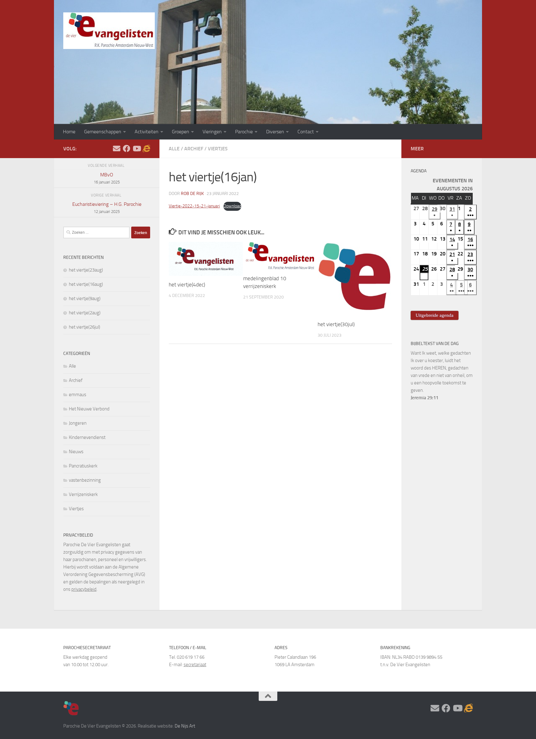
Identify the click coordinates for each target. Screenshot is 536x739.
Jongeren (78, 423)
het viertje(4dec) (187, 284)
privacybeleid (83, 589)
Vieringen (212, 132)
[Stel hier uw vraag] (116, 148)
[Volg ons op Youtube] (136, 148)
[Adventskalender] (146, 148)
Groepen (180, 132)
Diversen (275, 132)
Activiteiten (147, 132)
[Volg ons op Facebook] (126, 148)
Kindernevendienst (87, 437)
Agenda (419, 171)
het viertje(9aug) (84, 298)
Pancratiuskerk (83, 466)
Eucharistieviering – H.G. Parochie (106, 207)
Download (232, 206)
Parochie (244, 132)
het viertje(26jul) (84, 327)
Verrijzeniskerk (83, 494)
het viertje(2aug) (84, 313)
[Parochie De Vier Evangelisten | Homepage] (109, 30)
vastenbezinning (85, 480)
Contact (305, 132)
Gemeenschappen (102, 132)
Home (69, 132)
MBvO (107, 178)
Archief (193, 149)
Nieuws (76, 451)
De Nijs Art (185, 726)
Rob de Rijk (192, 193)
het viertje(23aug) (86, 270)
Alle (174, 149)
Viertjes (218, 149)
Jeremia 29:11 (424, 397)
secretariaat (195, 664)
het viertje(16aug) (86, 284)
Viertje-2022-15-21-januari (194, 206)
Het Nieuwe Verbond (89, 409)
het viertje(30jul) (336, 324)
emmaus (77, 394)
